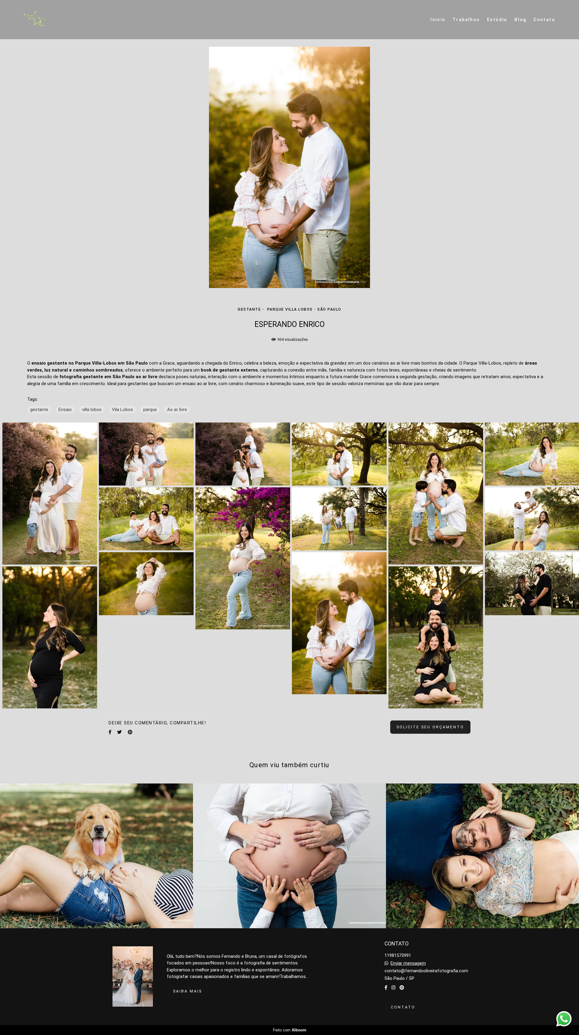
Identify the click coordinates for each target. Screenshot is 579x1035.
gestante (39, 409)
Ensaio (65, 409)
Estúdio (497, 19)
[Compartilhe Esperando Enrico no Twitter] (119, 732)
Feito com (289, 1030)
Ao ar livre (177, 409)
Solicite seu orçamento (430, 727)
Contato (544, 19)
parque (150, 409)
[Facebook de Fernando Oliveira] (385, 987)
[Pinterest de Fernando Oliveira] (402, 987)
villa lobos (92, 409)
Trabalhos (466, 19)
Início (437, 19)
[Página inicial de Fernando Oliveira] (49, 19)
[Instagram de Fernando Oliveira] (393, 987)
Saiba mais (187, 991)
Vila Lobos (122, 409)
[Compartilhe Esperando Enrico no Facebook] (110, 732)
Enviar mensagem (408, 963)
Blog (520, 19)
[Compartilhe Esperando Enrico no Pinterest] (130, 732)
